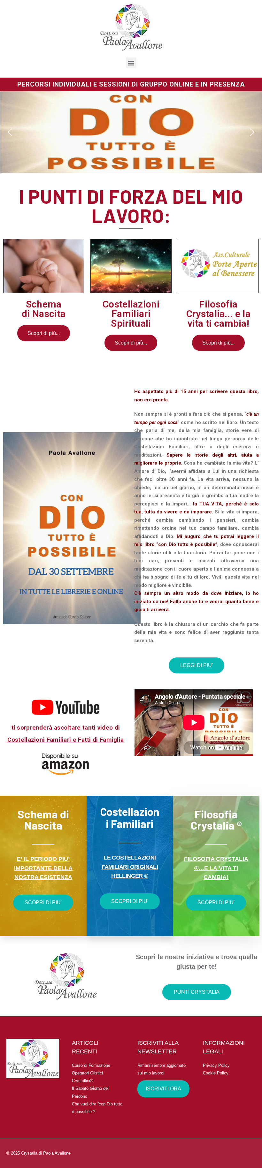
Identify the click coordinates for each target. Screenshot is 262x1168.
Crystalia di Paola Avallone (46, 1153)
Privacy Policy (216, 1065)
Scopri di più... (43, 333)
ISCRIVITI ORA (163, 1088)
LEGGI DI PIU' (196, 665)
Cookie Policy (215, 1073)
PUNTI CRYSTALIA (197, 992)
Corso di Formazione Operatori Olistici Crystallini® (91, 1073)
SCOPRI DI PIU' (43, 902)
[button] (10, 132)
